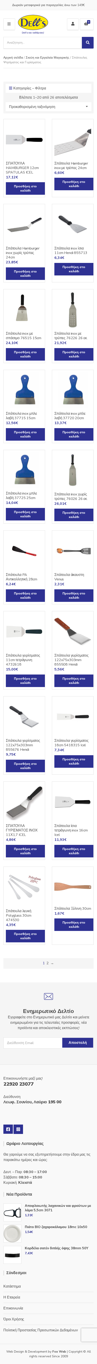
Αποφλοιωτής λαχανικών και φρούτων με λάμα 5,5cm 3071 (58, 1207)
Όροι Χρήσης (13, 1319)
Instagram (18, 1129)
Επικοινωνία (13, 1308)
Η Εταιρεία (11, 1297)
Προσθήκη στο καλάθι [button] (25, 188)
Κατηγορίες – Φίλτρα (29, 88)
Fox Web (59, 1351)
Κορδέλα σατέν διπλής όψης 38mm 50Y (56, 1248)
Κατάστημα (12, 1286)
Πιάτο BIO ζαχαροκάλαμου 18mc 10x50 (56, 1227)
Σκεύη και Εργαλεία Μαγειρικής (47, 57)
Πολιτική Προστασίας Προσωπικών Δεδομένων (40, 1330)
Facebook (8, 1129)
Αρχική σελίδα (13, 57)
